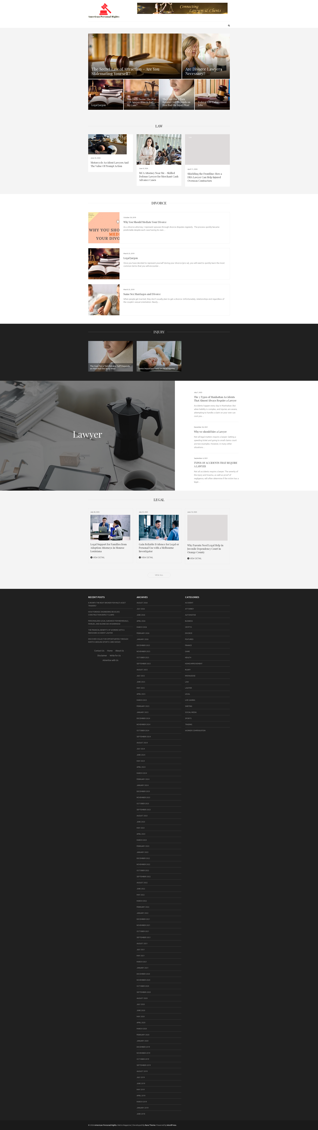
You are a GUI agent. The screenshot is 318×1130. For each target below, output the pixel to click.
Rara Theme (150, 1125)
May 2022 (141, 895)
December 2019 (143, 1047)
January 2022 (142, 913)
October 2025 (143, 658)
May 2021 (141, 956)
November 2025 (143, 651)
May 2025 (141, 688)
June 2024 (141, 755)
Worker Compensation (195, 731)
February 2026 (143, 633)
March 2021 (142, 962)
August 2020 (142, 998)
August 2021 (142, 943)
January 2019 (142, 1108)
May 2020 (141, 1016)
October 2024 (143, 731)
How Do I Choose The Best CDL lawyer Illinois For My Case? (141, 102)
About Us (119, 651)
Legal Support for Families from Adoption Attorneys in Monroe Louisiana (108, 548)
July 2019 (141, 1077)
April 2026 (141, 621)
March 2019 (142, 1102)
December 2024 (143, 718)
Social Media (191, 712)
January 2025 (142, 712)
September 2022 (144, 877)
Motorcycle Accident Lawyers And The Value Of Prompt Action (110, 164)
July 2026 (141, 609)
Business (189, 621)
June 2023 (141, 822)
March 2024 (142, 773)
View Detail (98, 557)
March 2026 (142, 627)
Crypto (188, 627)
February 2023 (143, 846)
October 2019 (143, 1059)
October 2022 (143, 870)
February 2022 (143, 907)
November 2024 (143, 724)
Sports (188, 718)
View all (159, 575)
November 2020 (143, 980)
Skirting (188, 706)
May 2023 (141, 828)
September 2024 (144, 737)
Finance (188, 645)
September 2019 (144, 1065)
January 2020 (142, 1041)
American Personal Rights (105, 1125)
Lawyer (188, 688)
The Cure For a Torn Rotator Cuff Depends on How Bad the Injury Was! (176, 102)
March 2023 (142, 840)
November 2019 (143, 1053)
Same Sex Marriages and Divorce (142, 294)
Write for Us (115, 655)
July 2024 (141, 749)
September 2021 (144, 937)
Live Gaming (190, 700)
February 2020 (143, 1035)
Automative (190, 615)
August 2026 (142, 603)
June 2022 (141, 889)
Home (110, 651)
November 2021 (143, 925)
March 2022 (142, 901)
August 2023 (142, 816)
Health (188, 658)
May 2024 (141, 761)
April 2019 (141, 1096)
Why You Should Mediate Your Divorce (144, 222)
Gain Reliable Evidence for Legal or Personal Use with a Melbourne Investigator (159, 548)
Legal (187, 694)
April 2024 (141, 767)
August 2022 (142, 883)
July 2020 (141, 1004)
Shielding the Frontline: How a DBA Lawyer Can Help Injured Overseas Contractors (205, 177)
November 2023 (143, 797)
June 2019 (141, 1083)
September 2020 (144, 992)
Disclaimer (102, 655)
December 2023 (143, 791)
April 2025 (141, 694)
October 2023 (143, 804)
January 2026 (142, 639)
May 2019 (141, 1090)
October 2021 (143, 931)
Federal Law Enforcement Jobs (212, 103)
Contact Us (99, 651)
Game (187, 651)
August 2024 (142, 743)
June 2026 (141, 615)
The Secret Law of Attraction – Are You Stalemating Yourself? (125, 71)
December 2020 (143, 974)
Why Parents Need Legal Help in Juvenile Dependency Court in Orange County (205, 549)
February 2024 (143, 779)
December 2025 (143, 645)
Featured (189, 639)
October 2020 (143, 986)
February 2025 (143, 706)
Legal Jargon (98, 105)
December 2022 (143, 858)
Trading (188, 724)
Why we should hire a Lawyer (210, 431)
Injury (159, 332)
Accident (189, 603)
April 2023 (141, 834)
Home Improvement (193, 664)
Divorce (159, 203)
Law (92, 36)
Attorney (189, 609)
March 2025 (142, 700)
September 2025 (144, 664)
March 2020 (142, 1029)
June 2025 (141, 682)
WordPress (171, 1125)
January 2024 (142, 785)
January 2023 (142, 852)
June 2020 (141, 1010)
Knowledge (190, 676)
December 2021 (143, 919)
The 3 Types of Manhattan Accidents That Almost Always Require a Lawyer (215, 398)
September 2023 (144, 810)
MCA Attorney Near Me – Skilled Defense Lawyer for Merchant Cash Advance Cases (158, 176)
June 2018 (141, 1114)
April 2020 (141, 1023)
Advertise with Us (110, 660)
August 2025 (142, 670)
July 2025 (141, 676)
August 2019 (142, 1071)
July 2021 (141, 950)
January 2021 (142, 968)
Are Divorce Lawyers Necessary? (203, 71)
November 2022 (143, 864)
